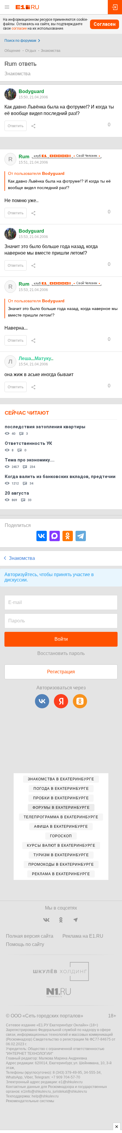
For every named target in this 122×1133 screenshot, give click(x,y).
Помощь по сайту (25, 944)
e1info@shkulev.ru (36, 1091)
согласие (19, 28)
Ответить (15, 126)
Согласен (104, 24)
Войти (61, 639)
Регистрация (61, 671)
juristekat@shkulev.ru (70, 1091)
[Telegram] (81, 536)
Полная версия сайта (29, 936)
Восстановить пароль (61, 653)
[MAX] (54, 536)
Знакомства (50, 51)
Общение (12, 51)
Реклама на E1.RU (82, 936)
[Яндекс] (61, 701)
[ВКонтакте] (41, 536)
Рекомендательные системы (30, 1101)
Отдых (30, 51)
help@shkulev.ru (45, 1096)
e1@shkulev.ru (71, 1082)
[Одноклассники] (67, 536)
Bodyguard (31, 91)
